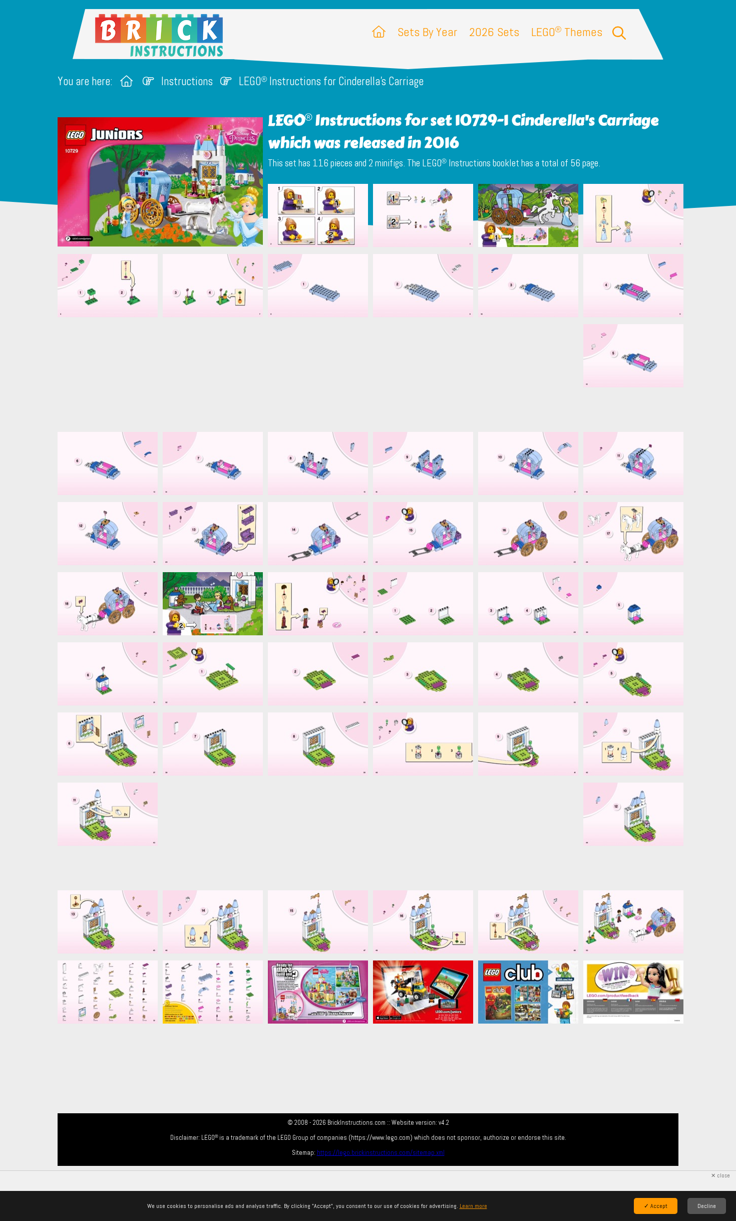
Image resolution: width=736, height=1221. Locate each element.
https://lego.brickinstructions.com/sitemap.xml (381, 1152)
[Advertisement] (373, 374)
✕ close (720, 1175)
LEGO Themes (566, 32)
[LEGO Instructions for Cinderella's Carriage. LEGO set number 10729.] (318, 216)
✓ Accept (655, 1206)
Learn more (473, 1206)
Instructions (187, 81)
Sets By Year (427, 32)
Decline (706, 1206)
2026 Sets (494, 32)
